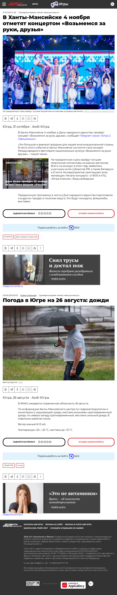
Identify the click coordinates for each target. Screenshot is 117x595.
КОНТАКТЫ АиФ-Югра (33, 524)
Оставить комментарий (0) (91, 213)
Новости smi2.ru (13, 286)
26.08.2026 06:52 (10, 295)
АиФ (20, 382)
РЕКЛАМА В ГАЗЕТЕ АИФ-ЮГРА (78, 524)
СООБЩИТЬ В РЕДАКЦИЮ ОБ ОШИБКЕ (66, 528)
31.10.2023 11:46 (9, 12)
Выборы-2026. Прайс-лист (36, 528)
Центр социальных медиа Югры (98, 111)
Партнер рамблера (50, 583)
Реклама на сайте (54, 524)
